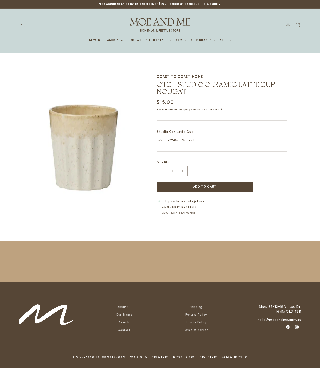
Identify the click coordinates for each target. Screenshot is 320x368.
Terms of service (183, 356)
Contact (124, 330)
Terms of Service (196, 330)
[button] (23, 25)
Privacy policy (160, 356)
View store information (179, 213)
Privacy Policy (196, 322)
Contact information (235, 356)
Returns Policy (196, 314)
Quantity (163, 162)
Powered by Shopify (112, 357)
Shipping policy (208, 356)
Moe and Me (91, 357)
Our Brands (124, 314)
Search (124, 322)
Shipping (184, 109)
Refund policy (138, 356)
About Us (124, 307)
